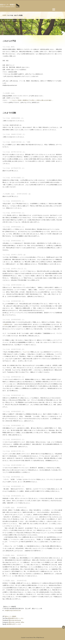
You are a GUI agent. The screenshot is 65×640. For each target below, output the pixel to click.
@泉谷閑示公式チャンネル (15, 618)
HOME (4, 15)
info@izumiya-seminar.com (13, 610)
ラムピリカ (26, 352)
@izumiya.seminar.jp (15, 620)
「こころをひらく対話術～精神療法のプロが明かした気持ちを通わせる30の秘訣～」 (31, 100)
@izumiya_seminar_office (16, 622)
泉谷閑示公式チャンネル (14, 624)
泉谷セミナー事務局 (10, 616)
